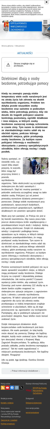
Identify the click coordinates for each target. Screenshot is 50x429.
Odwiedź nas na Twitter (21, 388)
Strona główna (7, 46)
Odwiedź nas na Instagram (17, 388)
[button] (45, 22)
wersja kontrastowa (32, 412)
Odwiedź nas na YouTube (7, 388)
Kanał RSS (3, 388)
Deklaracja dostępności (34, 402)
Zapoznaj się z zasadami (9, 420)
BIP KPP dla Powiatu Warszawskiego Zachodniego (40, 390)
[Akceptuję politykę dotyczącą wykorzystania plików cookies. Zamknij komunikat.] (46, 2)
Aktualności (19, 46)
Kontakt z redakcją (7, 402)
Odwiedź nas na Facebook (12, 388)
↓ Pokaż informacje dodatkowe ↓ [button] (25, 371)
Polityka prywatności (8, 423)
